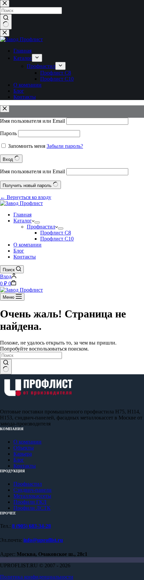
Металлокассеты (32, 496)
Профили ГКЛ (30, 502)
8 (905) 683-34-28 (31, 526)
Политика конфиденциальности (36, 577)
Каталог (22, 220)
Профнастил (41, 226)
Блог (18, 251)
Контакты (24, 257)
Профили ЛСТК (32, 508)
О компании (27, 245)
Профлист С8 (55, 232)
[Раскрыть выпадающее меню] (37, 222)
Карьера (22, 454)
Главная (22, 214)
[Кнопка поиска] (6, 366)
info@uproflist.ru (43, 540)
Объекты (23, 448)
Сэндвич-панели (32, 490)
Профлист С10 (57, 238)
